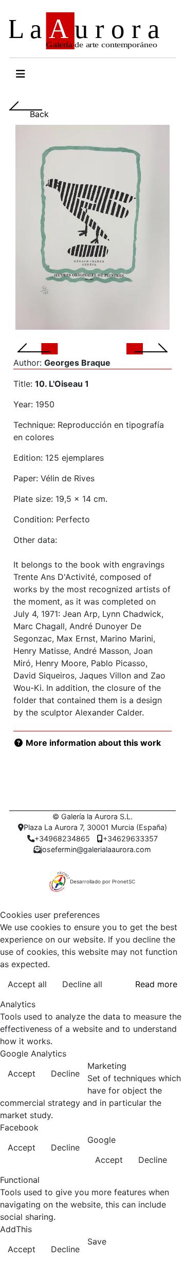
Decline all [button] (82, 984)
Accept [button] (21, 1073)
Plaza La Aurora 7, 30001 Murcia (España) (95, 827)
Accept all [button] (27, 984)
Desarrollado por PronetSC (102, 881)
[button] (46, 348)
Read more (156, 984)
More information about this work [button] (92, 743)
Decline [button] (65, 1073)
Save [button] (96, 1241)
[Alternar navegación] (20, 74)
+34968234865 (62, 838)
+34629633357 (130, 838)
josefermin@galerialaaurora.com (96, 849)
